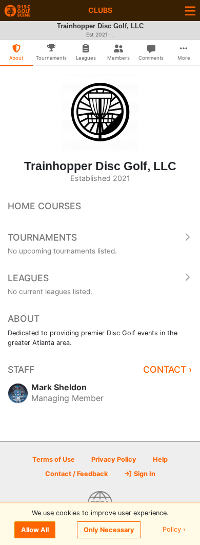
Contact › (167, 369)
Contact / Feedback (76, 474)
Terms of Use (53, 459)
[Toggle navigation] (190, 10)
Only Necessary (109, 530)
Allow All (35, 530)
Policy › (174, 529)
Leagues (28, 277)
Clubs (100, 10)
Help (160, 459)
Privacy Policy (113, 459)
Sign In (143, 474)
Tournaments (42, 237)
